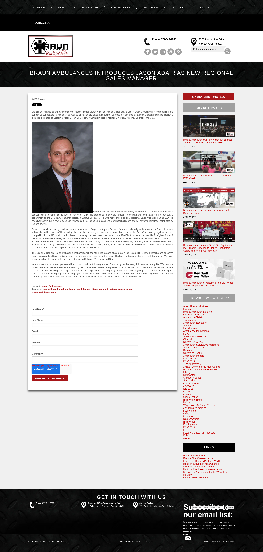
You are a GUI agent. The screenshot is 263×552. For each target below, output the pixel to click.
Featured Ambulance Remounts (200, 369)
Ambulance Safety (193, 317)
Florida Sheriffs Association (198, 458)
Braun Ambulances (52, 286)
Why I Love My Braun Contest (199, 405)
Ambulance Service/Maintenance (201, 344)
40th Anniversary (192, 364)
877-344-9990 (48, 503)
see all (186, 438)
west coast (37, 292)
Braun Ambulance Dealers (197, 311)
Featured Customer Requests (199, 432)
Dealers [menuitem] (177, 7)
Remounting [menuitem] (89, 7)
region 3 (103, 289)
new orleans (189, 410)
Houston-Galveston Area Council (201, 464)
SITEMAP (120, 541)
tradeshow (189, 416)
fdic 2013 (188, 388)
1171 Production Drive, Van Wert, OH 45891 (157, 506)
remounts (188, 394)
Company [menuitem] (39, 7)
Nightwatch (189, 375)
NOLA (186, 402)
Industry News (90, 289)
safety (186, 413)
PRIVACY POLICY (132, 541)
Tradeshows (189, 320)
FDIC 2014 (189, 361)
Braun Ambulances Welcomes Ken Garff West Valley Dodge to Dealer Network (208, 284)
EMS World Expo (192, 399)
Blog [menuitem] (199, 7)
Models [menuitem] (63, 7)
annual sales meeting (194, 408)
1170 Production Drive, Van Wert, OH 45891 (106, 506)
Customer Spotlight (193, 314)
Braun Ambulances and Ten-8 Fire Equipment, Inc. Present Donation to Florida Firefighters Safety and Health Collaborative (208, 248)
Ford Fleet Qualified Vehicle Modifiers (203, 461)
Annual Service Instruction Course (201, 366)
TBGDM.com (229, 541)
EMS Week (189, 421)
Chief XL (188, 339)
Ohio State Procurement (196, 477)
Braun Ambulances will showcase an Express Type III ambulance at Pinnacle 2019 (207, 141)
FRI (185, 430)
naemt (186, 391)
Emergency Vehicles (194, 455)
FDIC (186, 333)
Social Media (190, 380)
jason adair (50, 292)
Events (187, 309)
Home (30, 67)
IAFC (186, 435)
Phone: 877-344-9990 (164, 39)
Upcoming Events (192, 353)
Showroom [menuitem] (151, 7)
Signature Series (192, 377)
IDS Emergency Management (199, 466)
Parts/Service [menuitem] (121, 7)
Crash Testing (190, 397)
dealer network (191, 383)
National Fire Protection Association (202, 469)
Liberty (187, 372)
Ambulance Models (193, 355)
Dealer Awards (191, 419)
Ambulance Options (194, 347)
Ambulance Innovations (196, 331)
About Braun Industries (55, 289)
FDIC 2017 (189, 427)
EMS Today (189, 358)
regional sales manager (121, 289)
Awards (187, 325)
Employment (75, 289)
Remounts (188, 350)
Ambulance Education (195, 322)
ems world (188, 386)
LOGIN (144, 541)
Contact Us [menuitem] (42, 23)
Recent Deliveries (193, 342)
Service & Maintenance (195, 336)
